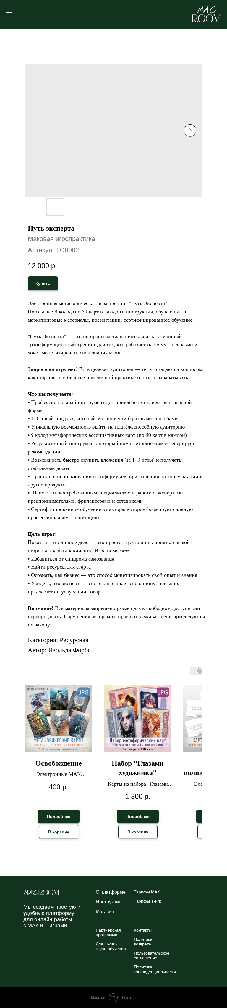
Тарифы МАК (147, 892)
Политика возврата (143, 941)
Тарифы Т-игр (147, 901)
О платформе (111, 892)
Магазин (105, 911)
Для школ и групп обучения (111, 946)
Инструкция (108, 901)
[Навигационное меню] (9, 14)
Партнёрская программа (108, 932)
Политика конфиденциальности (155, 969)
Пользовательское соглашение (151, 955)
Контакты (143, 930)
